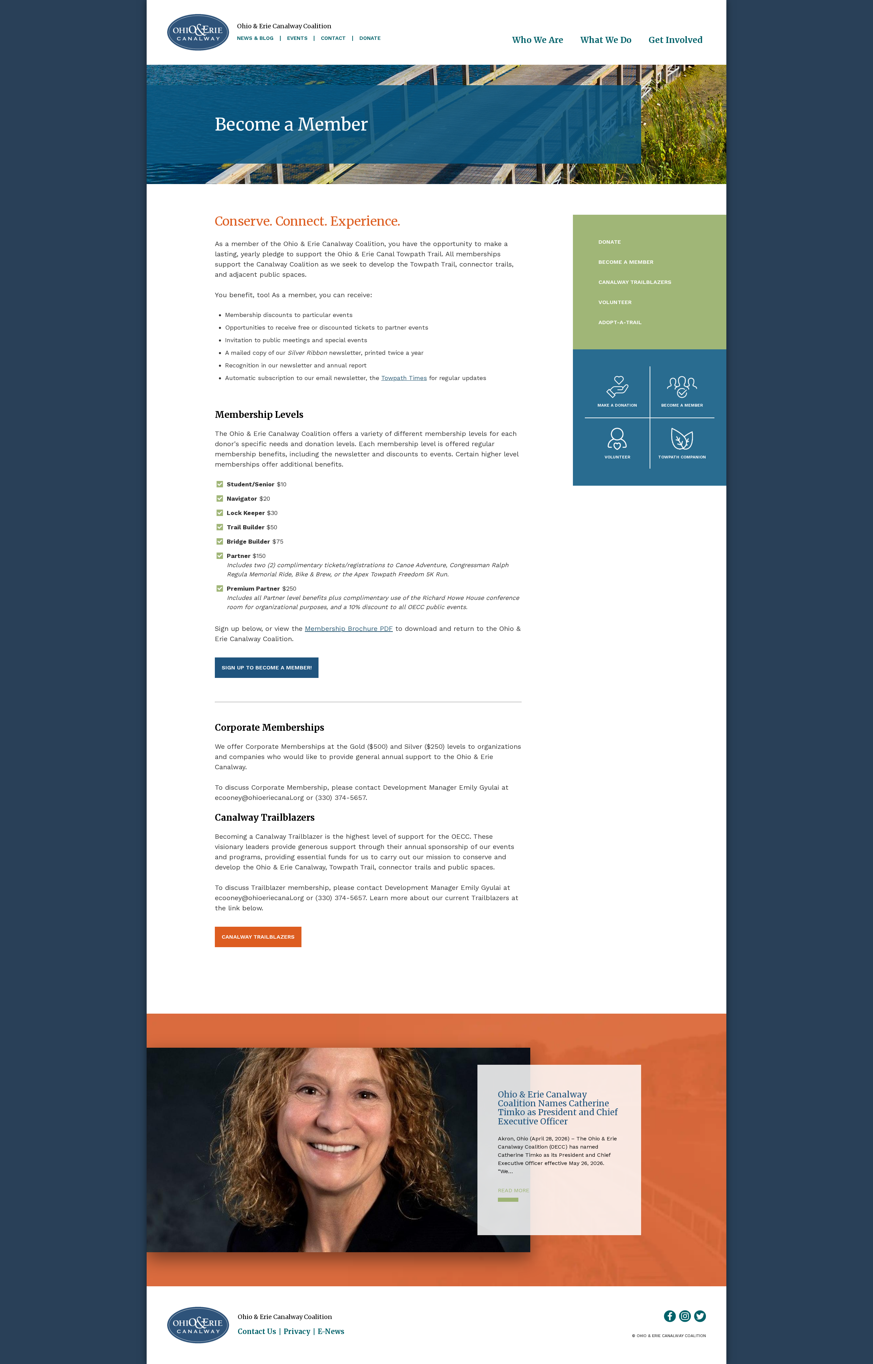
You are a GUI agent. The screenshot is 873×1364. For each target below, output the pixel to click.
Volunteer (615, 302)
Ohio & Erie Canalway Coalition (198, 1325)
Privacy (297, 1331)
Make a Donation (617, 405)
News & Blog (255, 38)
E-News (331, 1331)
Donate (370, 38)
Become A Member (682, 405)
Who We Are (537, 40)
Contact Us (257, 1331)
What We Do (606, 40)
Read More (513, 1190)
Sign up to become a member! (267, 667)
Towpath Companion (682, 457)
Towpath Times (404, 377)
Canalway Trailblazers (258, 937)
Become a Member (625, 262)
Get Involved (675, 40)
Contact (333, 38)
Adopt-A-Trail (620, 322)
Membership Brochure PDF (349, 628)
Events (297, 38)
